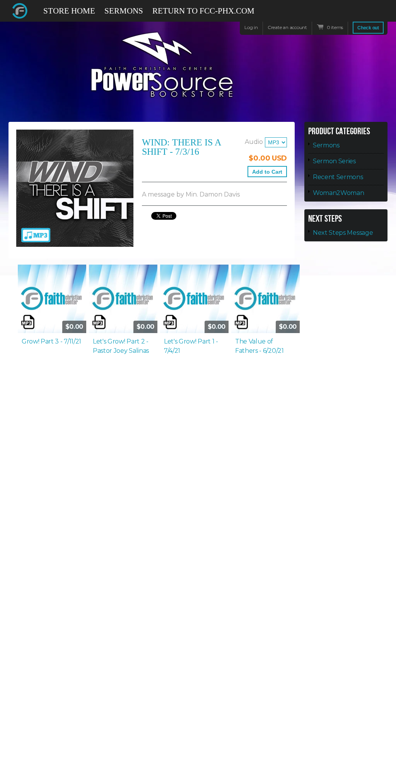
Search (382, 14)
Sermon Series (334, 161)
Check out (368, 28)
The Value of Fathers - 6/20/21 (259, 346)
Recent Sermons (338, 177)
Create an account (287, 27)
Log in (251, 27)
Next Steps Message (343, 232)
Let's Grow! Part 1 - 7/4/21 (191, 346)
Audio (254, 141)
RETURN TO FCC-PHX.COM (203, 10)
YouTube (368, 14)
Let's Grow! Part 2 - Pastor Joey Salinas (121, 346)
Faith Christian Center (20, 11)
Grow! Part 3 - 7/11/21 (51, 341)
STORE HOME (69, 10)
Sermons (326, 145)
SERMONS (123, 10)
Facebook (340, 14)
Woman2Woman (338, 193)
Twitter (354, 11)
